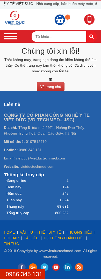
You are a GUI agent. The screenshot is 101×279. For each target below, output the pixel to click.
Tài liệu (31, 238)
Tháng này (15, 206)
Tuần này (14, 200)
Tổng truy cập (17, 213)
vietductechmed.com (37, 166)
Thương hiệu (79, 232)
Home (9, 232)
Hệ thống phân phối (64, 238)
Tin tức (11, 244)
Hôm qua (13, 193)
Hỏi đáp (11, 238)
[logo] (15, 18)
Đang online (16, 180)
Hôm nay (13, 187)
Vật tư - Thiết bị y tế (40, 232)
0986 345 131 (24, 274)
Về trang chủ (50, 87)
